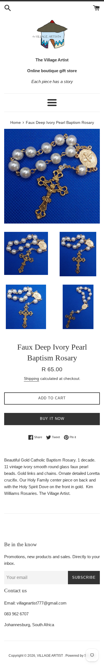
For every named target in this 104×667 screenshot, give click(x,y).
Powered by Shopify (80, 656)
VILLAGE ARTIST (50, 656)
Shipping (31, 378)
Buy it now (52, 419)
